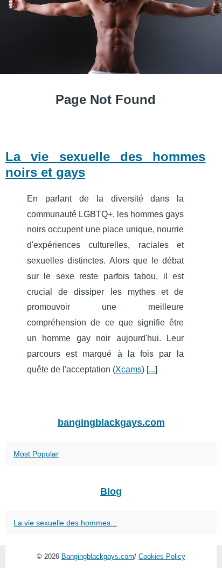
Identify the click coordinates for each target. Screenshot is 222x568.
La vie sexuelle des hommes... (65, 522)
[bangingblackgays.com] (111, 37)
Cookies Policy (161, 556)
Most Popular (36, 453)
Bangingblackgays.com (97, 556)
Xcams (128, 369)
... (152, 369)
